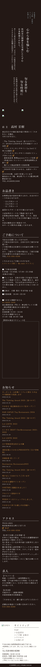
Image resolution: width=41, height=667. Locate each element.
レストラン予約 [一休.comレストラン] (18, 263)
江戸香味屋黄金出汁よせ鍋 (13, 444)
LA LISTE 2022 (9, 438)
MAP (6, 528)
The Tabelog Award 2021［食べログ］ (19, 470)
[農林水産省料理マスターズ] (37, 158)
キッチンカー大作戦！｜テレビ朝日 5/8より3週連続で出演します (19, 393)
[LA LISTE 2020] (13, 151)
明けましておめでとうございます (16, 476)
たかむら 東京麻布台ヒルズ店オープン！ (19, 406)
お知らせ (28, 15)
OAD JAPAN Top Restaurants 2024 (18, 412)
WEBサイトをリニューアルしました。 (18, 499)
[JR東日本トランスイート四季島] (8, 162)
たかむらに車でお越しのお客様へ (16, 505)
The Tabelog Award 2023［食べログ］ (19, 418)
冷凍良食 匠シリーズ (10, 458)
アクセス (30, 15)
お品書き (34, 15)
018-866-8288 (13, 256)
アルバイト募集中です (11, 493)
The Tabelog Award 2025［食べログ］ (19, 400)
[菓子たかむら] (3, 171)
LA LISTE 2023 (9, 424)
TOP (16, 630)
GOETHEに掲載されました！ (14, 487)
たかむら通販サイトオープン (14, 481)
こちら (25, 646)
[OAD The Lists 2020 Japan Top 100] (13, 155)
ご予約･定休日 (32, 18)
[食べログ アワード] (8, 146)
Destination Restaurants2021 (15, 464)
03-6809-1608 (8, 302)
